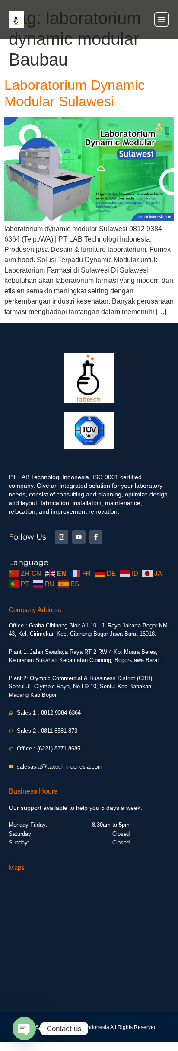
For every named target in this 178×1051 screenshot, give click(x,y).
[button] (161, 19)
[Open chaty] (24, 1028)
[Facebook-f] (96, 537)
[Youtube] (79, 537)
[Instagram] (61, 537)
